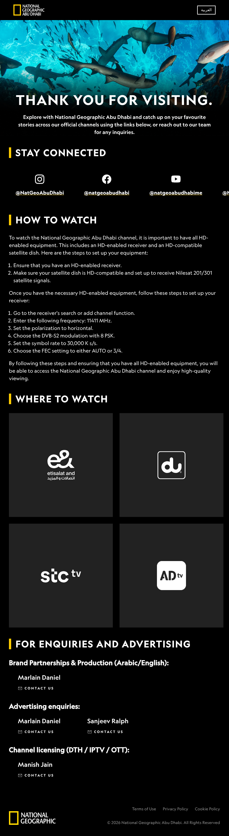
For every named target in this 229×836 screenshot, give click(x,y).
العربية (206, 10)
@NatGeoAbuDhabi (40, 193)
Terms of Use (144, 809)
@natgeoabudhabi (106, 193)
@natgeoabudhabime (175, 193)
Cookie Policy (207, 809)
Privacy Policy (175, 809)
